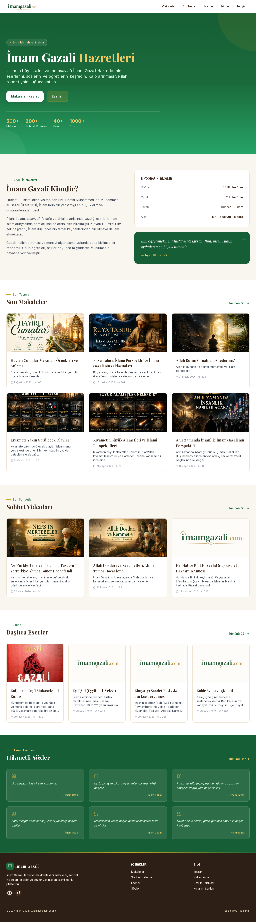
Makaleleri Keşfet (25, 96)
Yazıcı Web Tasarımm (237, 910)
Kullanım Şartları (204, 888)
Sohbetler (189, 6)
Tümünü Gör (237, 303)
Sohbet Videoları (142, 877)
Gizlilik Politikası (204, 883)
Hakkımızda (201, 877)
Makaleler (169, 6)
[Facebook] (18, 893)
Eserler (208, 6)
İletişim (241, 6)
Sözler (224, 6)
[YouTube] (9, 893)
